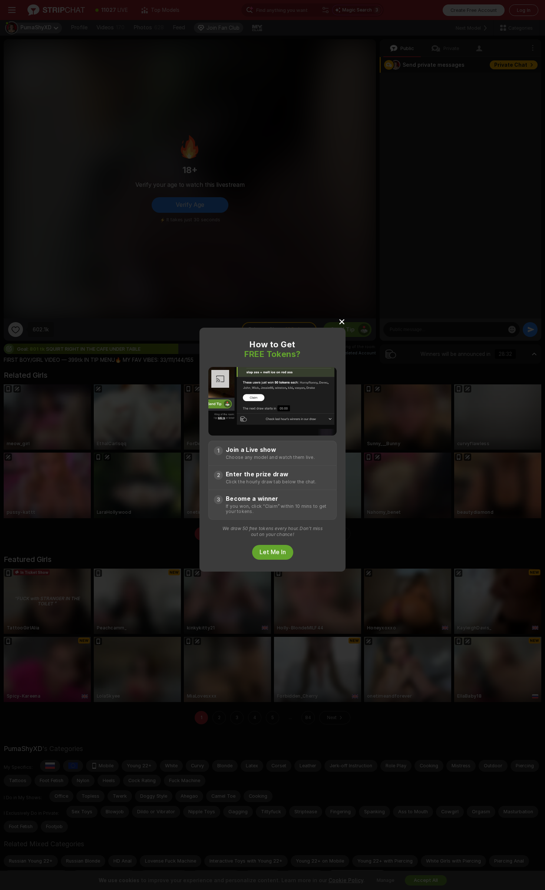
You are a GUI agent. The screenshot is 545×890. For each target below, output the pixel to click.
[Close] (342, 321)
